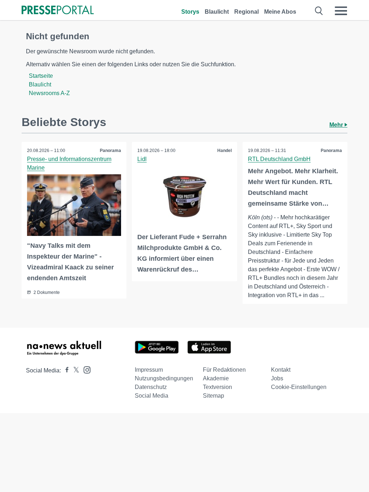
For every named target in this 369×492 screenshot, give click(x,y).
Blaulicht (217, 12)
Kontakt (280, 370)
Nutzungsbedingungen (164, 378)
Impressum (149, 370)
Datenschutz (151, 387)
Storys (190, 12)
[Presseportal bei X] (74, 370)
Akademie (216, 378)
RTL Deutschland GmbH (279, 159)
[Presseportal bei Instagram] (84, 369)
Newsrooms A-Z (49, 93)
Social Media (151, 396)
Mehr (336, 125)
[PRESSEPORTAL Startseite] (58, 10)
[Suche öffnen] (319, 11)
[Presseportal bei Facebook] (65, 370)
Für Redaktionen (224, 370)
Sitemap (213, 396)
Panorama (110, 150)
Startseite (41, 76)
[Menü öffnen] (340, 11)
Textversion (217, 387)
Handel (224, 150)
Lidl (142, 159)
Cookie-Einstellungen (298, 387)
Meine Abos (280, 12)
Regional (246, 12)
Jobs (277, 378)
